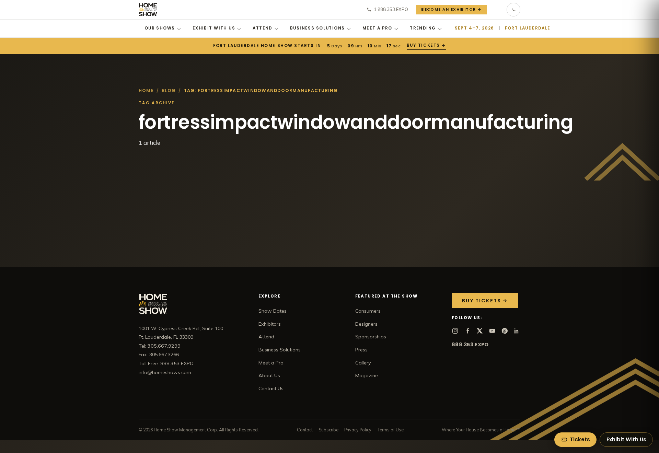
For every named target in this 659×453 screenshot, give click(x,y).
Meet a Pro (377, 28)
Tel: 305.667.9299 (160, 346)
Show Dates (272, 311)
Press (361, 350)
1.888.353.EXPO (391, 9)
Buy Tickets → (426, 45)
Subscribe (328, 429)
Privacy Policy (357, 429)
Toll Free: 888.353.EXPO (166, 363)
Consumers (368, 311)
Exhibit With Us (214, 28)
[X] (479, 330)
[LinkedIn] (516, 330)
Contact (305, 429)
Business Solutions (317, 28)
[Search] (497, 10)
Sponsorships (370, 337)
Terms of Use (391, 429)
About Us (269, 375)
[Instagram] (455, 330)
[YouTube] (492, 330)
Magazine (366, 375)
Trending (423, 28)
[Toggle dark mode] (513, 9)
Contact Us (271, 388)
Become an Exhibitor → (451, 9)
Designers (366, 324)
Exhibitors (269, 324)
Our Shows (159, 28)
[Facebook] (467, 330)
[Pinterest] (504, 330)
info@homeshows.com (165, 372)
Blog (169, 90)
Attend (263, 28)
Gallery (363, 363)
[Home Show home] (148, 9)
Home (146, 90)
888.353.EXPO (470, 344)
